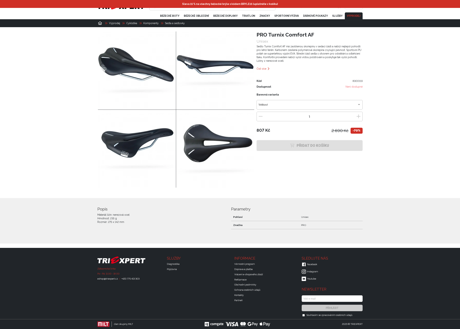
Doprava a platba (243, 269)
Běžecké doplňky (225, 15)
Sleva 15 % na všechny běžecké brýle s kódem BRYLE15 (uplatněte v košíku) (230, 4)
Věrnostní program (244, 264)
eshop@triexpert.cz (107, 278)
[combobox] (309, 106)
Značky (264, 15)
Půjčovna (172, 269)
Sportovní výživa (286, 15)
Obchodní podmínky (245, 284)
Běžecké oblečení (196, 15)
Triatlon (248, 15)
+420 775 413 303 (130, 278)
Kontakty (239, 295)
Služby (337, 15)
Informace (245, 258)
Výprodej (353, 15)
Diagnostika (173, 264)
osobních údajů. (344, 315)
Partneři (238, 300)
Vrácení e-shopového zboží (248, 274)
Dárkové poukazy (315, 15)
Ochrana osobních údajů (247, 290)
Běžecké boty (170, 15)
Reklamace (240, 279)
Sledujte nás (315, 258)
